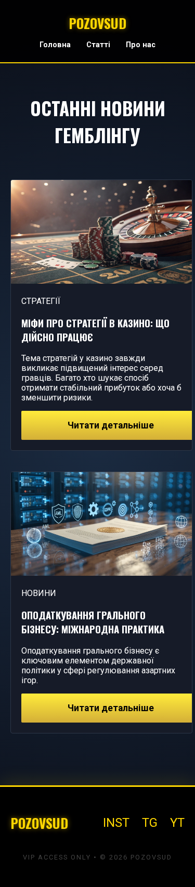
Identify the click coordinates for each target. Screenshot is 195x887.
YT (177, 822)
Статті (98, 44)
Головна (55, 44)
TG (150, 822)
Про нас (140, 44)
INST (116, 822)
